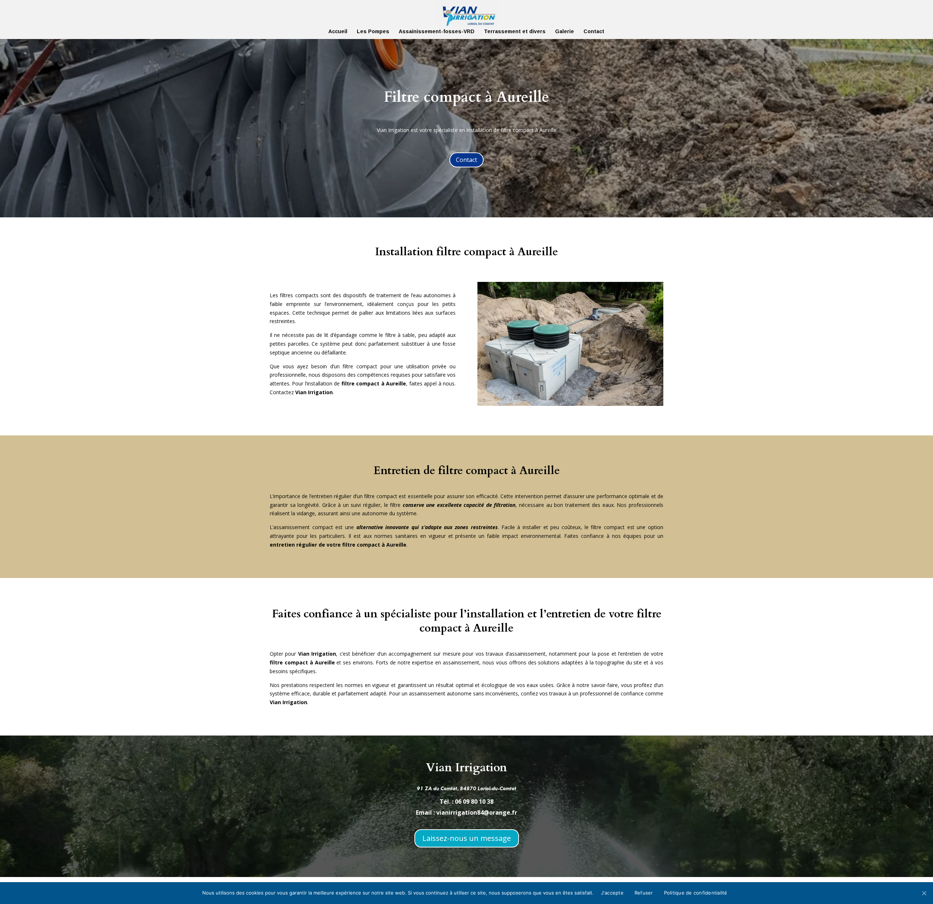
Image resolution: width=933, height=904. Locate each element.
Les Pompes (373, 31)
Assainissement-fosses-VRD (437, 31)
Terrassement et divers (515, 31)
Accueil (337, 31)
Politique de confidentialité (695, 893)
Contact (593, 31)
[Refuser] (924, 893)
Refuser (644, 893)
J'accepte (612, 893)
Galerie (564, 31)
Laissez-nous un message (466, 838)
